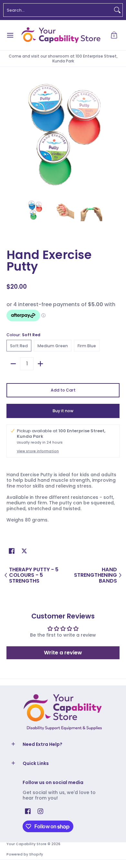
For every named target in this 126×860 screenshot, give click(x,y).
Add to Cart (63, 390)
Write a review (63, 652)
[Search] (117, 10)
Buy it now (63, 411)
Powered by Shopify (24, 854)
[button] (114, 35)
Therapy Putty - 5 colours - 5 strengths (33, 575)
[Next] (115, 136)
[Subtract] (13, 363)
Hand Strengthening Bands (95, 575)
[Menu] (9, 35)
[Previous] (11, 136)
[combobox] (58, 10)
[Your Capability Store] (60, 35)
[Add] (40, 363)
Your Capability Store (26, 844)
